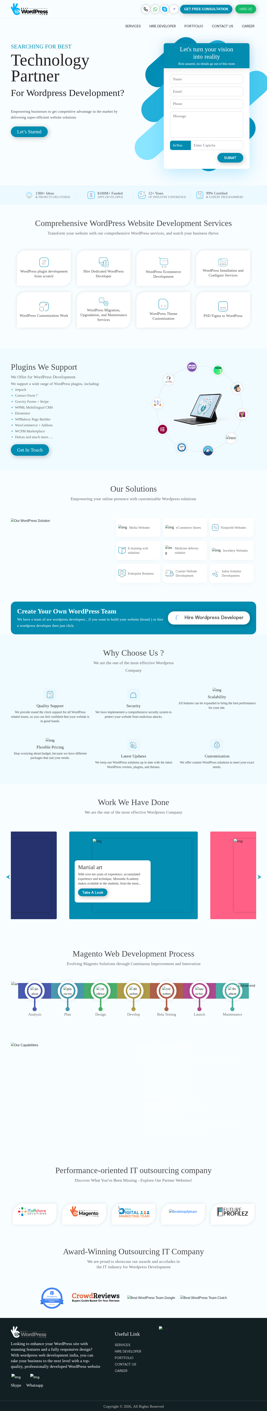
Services (133, 26)
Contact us (222, 26)
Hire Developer (162, 26)
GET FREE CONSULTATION (206, 9)
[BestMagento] (36, 1214)
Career (248, 26)
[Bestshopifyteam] (135, 1214)
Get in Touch (30, 450)
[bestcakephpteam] (234, 1214)
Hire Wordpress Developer (213, 618)
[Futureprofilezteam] (184, 1214)
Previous (8, 876)
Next (259, 876)
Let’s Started (29, 131)
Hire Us (245, 9)
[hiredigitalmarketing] (85, 1214)
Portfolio (193, 26)
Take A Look (92, 892)
